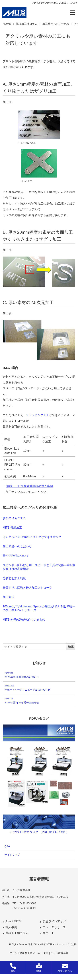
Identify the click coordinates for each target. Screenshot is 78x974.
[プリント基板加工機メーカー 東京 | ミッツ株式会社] (14, 12)
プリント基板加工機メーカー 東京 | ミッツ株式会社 (39, 953)
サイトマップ (12, 854)
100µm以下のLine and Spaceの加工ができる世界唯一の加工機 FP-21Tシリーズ (39, 608)
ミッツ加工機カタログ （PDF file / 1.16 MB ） (39, 831)
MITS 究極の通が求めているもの (24, 619)
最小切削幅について (16, 555)
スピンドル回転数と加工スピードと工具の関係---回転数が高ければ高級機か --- (39, 567)
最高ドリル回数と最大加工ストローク (27, 587)
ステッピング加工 (37, 415)
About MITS (13, 921)
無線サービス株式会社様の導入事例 (29, 486)
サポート (48, 932)
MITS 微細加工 (12, 527)
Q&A (7, 846)
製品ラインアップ (54, 921)
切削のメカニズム (14, 518)
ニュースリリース (54, 927)
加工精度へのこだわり (17, 546)
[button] (72, 12)
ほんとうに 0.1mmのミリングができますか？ (32, 537)
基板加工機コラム (17, 932)
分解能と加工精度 (14, 578)
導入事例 (11, 927)
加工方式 (8, 597)
